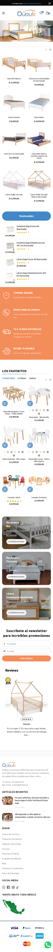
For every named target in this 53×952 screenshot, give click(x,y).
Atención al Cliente (10, 853)
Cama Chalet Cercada (14, 195)
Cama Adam (39, 117)
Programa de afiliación (11, 858)
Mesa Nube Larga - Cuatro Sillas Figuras (39, 460)
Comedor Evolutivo (39, 497)
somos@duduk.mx (20, 785)
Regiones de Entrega (11, 844)
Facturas (6, 849)
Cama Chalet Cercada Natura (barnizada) (39, 196)
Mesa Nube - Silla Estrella (39, 417)
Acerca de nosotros (11, 834)
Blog (4, 863)
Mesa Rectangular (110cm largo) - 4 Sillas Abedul (14, 413)
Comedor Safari (14, 497)
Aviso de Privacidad (10, 873)
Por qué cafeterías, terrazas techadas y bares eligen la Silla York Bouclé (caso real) (32, 800)
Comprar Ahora (16, 541)
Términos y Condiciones (12, 868)
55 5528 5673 (18, 782)
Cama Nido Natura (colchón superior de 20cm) (39, 156)
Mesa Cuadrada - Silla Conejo (14, 459)
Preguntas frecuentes (12, 839)
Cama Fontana (14, 117)
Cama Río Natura (14, 79)
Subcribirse (26, 658)
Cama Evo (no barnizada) (14, 154)
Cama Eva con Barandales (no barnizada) (39, 80)
